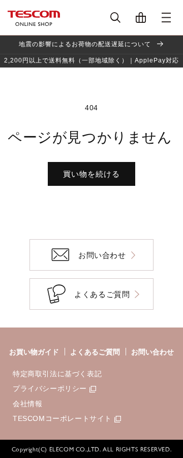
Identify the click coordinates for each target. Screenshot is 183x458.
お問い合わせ (152, 352)
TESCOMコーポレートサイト (62, 418)
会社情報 (27, 404)
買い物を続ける (91, 174)
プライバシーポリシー (50, 388)
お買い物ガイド (34, 352)
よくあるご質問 (95, 352)
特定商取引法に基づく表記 (57, 374)
